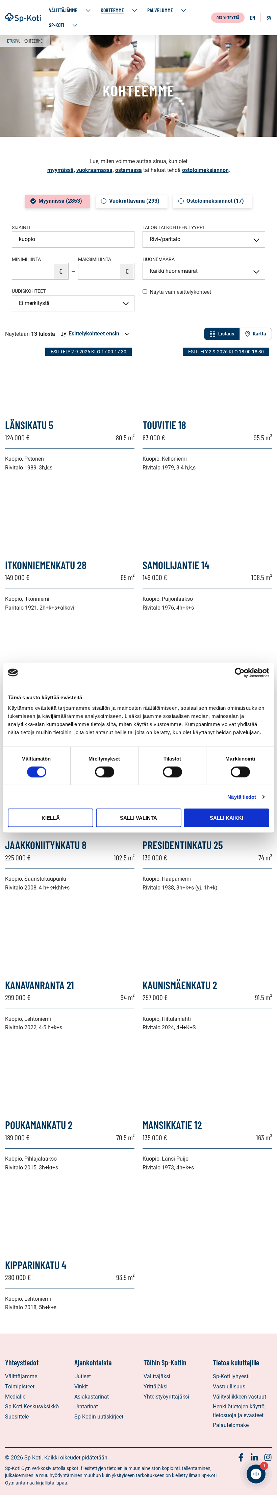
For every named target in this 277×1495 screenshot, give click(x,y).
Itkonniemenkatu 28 (45, 564)
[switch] (104, 771)
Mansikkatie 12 (172, 1124)
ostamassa (128, 170)
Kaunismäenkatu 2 (180, 985)
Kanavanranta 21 (39, 985)
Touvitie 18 (164, 424)
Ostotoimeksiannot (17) (215, 201)
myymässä (60, 170)
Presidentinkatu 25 (183, 844)
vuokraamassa (94, 170)
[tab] (222, 334)
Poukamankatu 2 (39, 1124)
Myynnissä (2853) (60, 201)
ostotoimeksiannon (205, 170)
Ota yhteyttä (228, 17)
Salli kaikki (226, 818)
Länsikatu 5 (29, 424)
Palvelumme (160, 10)
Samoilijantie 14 (176, 564)
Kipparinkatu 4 (36, 1264)
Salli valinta (138, 818)
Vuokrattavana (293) (134, 201)
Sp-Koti (56, 25)
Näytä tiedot (241, 796)
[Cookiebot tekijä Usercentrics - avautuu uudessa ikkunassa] (239, 672)
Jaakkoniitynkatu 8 (45, 844)
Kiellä (51, 818)
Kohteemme (112, 10)
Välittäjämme (63, 10)
